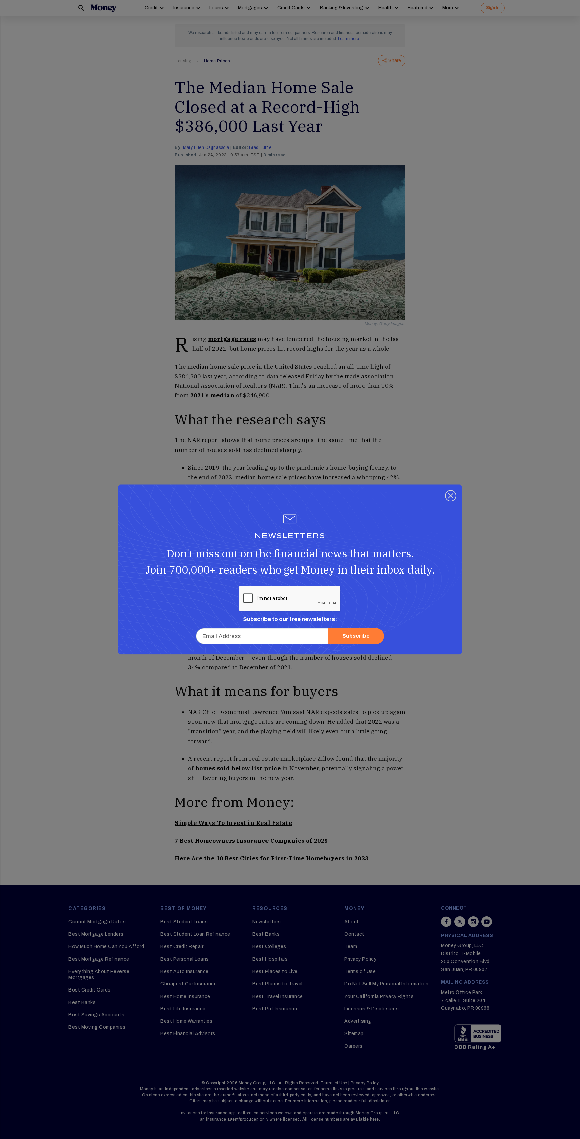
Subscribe (356, 636)
